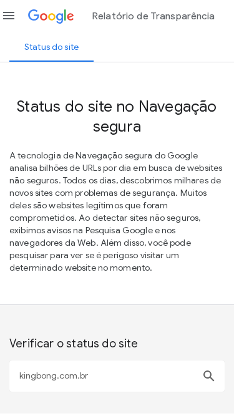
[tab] (51, 47)
